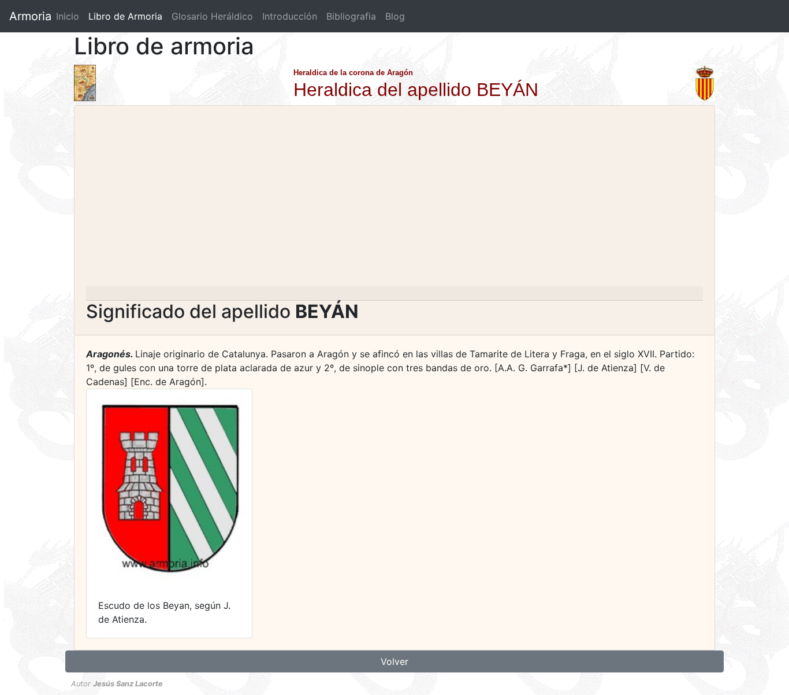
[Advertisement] (394, 199)
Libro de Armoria (127, 16)
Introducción (289, 16)
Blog (395, 16)
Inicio (67, 16)
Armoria (30, 16)
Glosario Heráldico (212, 16)
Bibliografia (351, 16)
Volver (394, 661)
